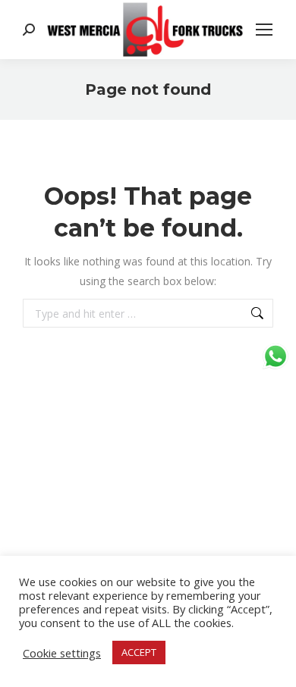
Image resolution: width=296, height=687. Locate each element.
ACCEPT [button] (138, 652)
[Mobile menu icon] (264, 29)
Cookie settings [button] (62, 653)
